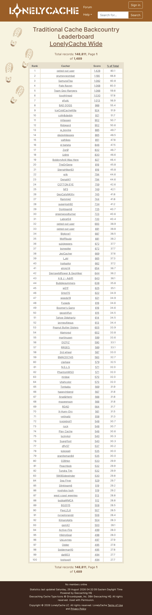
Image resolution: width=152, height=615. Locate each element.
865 (97, 135)
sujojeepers (65, 243)
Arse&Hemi (65, 396)
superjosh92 (65, 204)
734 (97, 204)
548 (97, 421)
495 (97, 544)
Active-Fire (65, 529)
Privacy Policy (78, 608)
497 (97, 539)
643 (97, 278)
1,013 (97, 100)
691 (97, 228)
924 (97, 110)
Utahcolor (65, 381)
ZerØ (66, 149)
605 (97, 327)
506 (97, 515)
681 (97, 238)
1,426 (97, 70)
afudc (65, 100)
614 (97, 317)
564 (97, 406)
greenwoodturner (65, 213)
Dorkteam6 (65, 209)
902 (97, 120)
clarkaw (65, 362)
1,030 (97, 95)
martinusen (65, 337)
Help (86, 14)
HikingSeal (65, 534)
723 (97, 213)
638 (97, 283)
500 (97, 525)
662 (97, 263)
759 (97, 184)
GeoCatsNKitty (66, 194)
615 (97, 312)
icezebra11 (66, 421)
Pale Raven (65, 85)
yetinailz (65, 416)
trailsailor (65, 263)
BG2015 (65, 505)
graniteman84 (65, 455)
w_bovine (65, 130)
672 (97, 243)
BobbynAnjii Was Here (65, 159)
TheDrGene (65, 164)
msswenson (66, 401)
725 (97, 209)
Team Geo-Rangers (65, 90)
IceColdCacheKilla (65, 110)
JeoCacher (65, 253)
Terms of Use (115, 605)
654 (97, 268)
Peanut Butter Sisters (65, 327)
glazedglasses (65, 135)
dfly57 (65, 445)
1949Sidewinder (65, 475)
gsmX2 (66, 525)
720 (97, 219)
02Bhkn (65, 460)
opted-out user (66, 70)
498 (97, 534)
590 (97, 342)
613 (97, 322)
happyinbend (65, 391)
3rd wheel (66, 352)
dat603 (65, 554)
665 (97, 258)
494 (97, 554)
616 (97, 302)
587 (97, 352)
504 (97, 520)
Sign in (135, 5)
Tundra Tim (65, 470)
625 (97, 288)
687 (97, 233)
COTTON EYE (65, 184)
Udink (65, 154)
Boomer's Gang (66, 307)
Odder (65, 544)
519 (97, 485)
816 (97, 164)
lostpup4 (65, 559)
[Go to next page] (111, 54)
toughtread (65, 95)
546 (97, 431)
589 (97, 347)
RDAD (65, 406)
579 (97, 362)
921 (97, 115)
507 (97, 510)
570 (97, 376)
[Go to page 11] (116, 54)
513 (97, 495)
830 (97, 154)
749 (97, 189)
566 (97, 396)
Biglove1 (65, 233)
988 (97, 105)
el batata (65, 144)
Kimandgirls (65, 520)
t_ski (65, 258)
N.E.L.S (65, 367)
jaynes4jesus (65, 322)
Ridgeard (65, 125)
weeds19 (65, 297)
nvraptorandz (66, 515)
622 (97, 292)
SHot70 (65, 292)
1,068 (97, 85)
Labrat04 (65, 219)
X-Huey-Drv (65, 411)
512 (97, 500)
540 (97, 436)
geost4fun (66, 312)
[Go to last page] (120, 54)
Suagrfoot (66, 441)
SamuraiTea (65, 80)
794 (97, 174)
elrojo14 (65, 268)
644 (97, 273)
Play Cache (65, 431)
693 (97, 223)
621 (97, 297)
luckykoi (65, 436)
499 (97, 529)
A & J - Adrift (65, 278)
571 (97, 367)
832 (97, 149)
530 (97, 475)
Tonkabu (65, 386)
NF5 (65, 189)
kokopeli (65, 451)
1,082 (97, 80)
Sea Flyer (65, 480)
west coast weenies (65, 495)
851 (97, 139)
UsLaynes (66, 539)
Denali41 (65, 179)
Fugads (65, 302)
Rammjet (65, 199)
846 (97, 144)
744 (97, 199)
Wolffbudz (66, 238)
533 (97, 460)
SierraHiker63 (65, 169)
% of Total (113, 65)
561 (97, 411)
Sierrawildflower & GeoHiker (65, 273)
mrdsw (66, 376)
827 (97, 159)
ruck (65, 426)
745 (97, 194)
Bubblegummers (65, 283)
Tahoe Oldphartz (65, 317)
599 (97, 337)
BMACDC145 (65, 357)
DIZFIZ (66, 342)
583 (97, 357)
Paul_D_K (65, 510)
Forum (87, 7)
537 (97, 445)
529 (97, 480)
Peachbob (66, 465)
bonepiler (65, 248)
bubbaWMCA (65, 500)
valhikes (65, 139)
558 (97, 416)
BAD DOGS (65, 105)
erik (65, 174)
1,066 (97, 90)
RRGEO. (65, 347)
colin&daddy (65, 115)
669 (97, 253)
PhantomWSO (65, 372)
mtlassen (65, 120)
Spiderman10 (65, 549)
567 (97, 391)
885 (97, 130)
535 (97, 451)
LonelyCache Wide (76, 43)
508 (97, 505)
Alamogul (65, 332)
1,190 (97, 75)
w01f (65, 288)
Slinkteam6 (65, 485)
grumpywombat (65, 75)
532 (97, 465)
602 (97, 332)
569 (97, 386)
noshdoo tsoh (65, 490)
